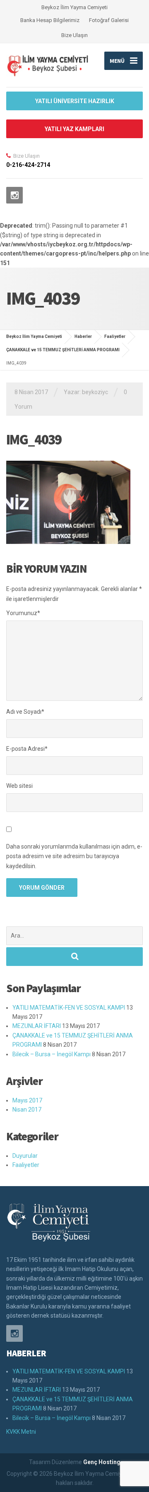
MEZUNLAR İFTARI (36, 1026)
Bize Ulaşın (74, 35)
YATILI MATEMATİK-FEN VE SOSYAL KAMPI (68, 1007)
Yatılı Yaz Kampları (74, 129)
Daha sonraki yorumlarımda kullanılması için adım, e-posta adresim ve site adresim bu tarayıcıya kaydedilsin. (74, 856)
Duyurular (25, 1155)
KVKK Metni (21, 1431)
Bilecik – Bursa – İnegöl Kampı (51, 1054)
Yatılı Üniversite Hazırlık (74, 101)
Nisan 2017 (26, 1109)
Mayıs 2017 (27, 1100)
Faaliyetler (25, 1165)
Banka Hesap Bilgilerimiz (49, 20)
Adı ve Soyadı (25, 711)
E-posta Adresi (27, 748)
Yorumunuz (23, 613)
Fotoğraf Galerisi (109, 20)
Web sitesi (19, 785)
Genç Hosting (101, 1462)
